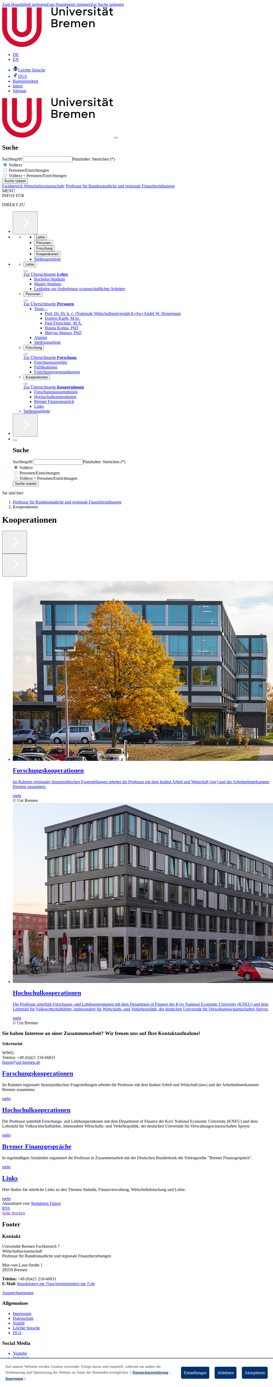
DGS (17, 1332)
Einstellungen (195, 1372)
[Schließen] (25, 271)
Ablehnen (225, 1372)
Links (10, 1178)
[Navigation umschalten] (116, 137)
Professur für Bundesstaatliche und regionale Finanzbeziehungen (120, 186)
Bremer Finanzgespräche (36, 1146)
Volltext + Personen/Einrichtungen (37, 175)
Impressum (22, 1313)
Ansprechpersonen (18, 1292)
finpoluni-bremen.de (56, 1283)
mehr (6, 1098)
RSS (6, 1208)
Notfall (19, 1323)
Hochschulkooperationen (36, 1109)
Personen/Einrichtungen (28, 170)
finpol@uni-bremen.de (21, 1062)
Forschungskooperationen (37, 1073)
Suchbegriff (12, 159)
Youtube (20, 1353)
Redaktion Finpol (46, 1203)
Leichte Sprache (26, 1328)
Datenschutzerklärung (150, 1372)
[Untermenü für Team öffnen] (45, 310)
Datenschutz (23, 1318)
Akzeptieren (254, 1372)
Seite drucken (13, 1213)
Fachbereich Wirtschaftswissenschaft (33, 186)
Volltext (15, 165)
